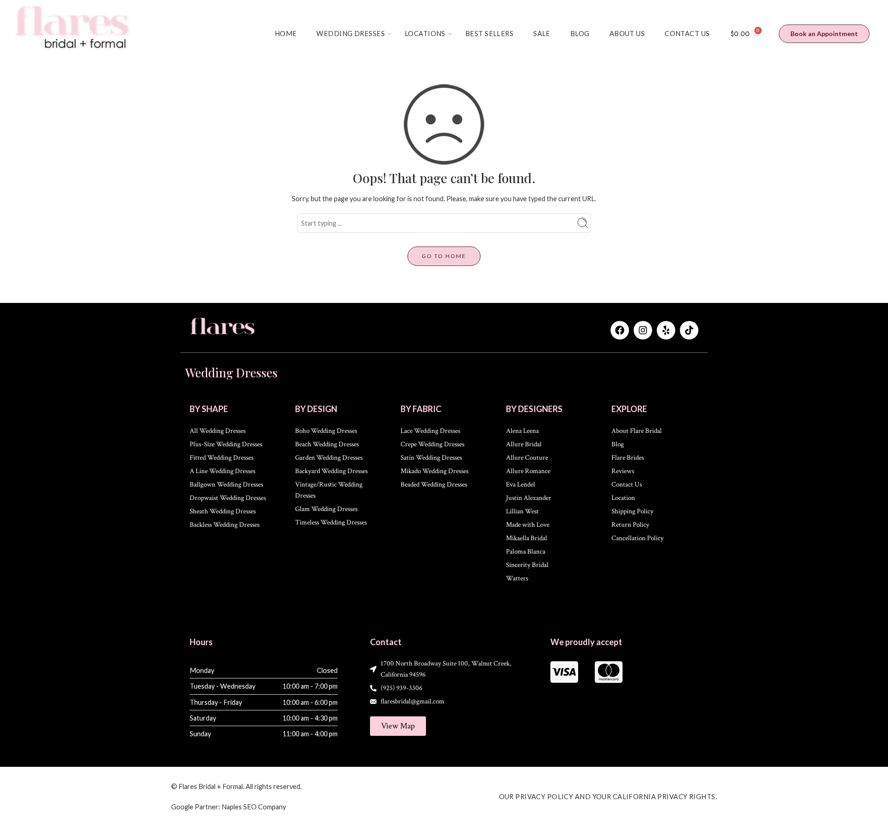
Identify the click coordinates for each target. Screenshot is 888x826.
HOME (286, 33)
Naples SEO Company (254, 807)
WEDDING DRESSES (350, 33)
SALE (541, 33)
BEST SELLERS (489, 33)
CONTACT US (687, 33)
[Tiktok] (689, 330)
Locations (425, 33)
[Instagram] (643, 330)
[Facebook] (619, 330)
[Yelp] (666, 330)
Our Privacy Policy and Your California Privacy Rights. (608, 797)
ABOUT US (627, 33)
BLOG (580, 33)
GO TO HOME (444, 256)
